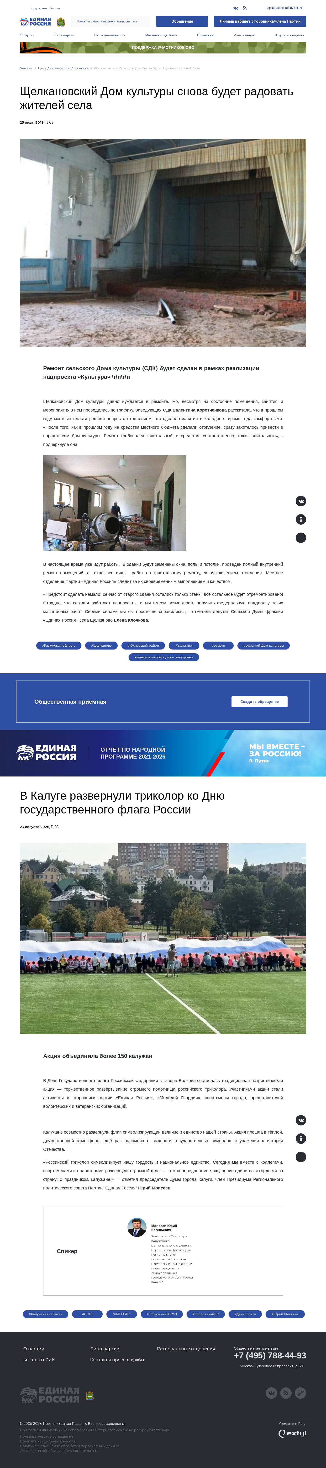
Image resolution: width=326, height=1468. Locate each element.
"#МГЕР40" (122, 1314)
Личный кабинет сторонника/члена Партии (260, 21)
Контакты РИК (39, 1359)
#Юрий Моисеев (285, 1314)
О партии (27, 35)
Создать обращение (259, 701)
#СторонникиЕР (206, 1314)
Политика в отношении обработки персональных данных (69, 1446)
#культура (184, 645)
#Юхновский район (143, 645)
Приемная (205, 35)
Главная (26, 68)
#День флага (245, 1314)
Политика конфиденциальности (47, 1441)
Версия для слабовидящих (284, 8)
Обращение (182, 21)
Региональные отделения (186, 1349)
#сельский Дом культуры (263, 645)
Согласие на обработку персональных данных (59, 1451)
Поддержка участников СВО (163, 48)
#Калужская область (59, 645)
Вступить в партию (289, 35)
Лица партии (64, 35)
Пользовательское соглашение (47, 1437)
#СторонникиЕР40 (162, 1314)
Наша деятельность (109, 35)
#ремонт (218, 645)
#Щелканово (101, 645)
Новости (82, 68)
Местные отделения (161, 35)
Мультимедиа (244, 35)
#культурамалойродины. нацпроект (164, 657)
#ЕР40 (87, 1314)
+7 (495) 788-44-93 (270, 1355)
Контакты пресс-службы (117, 1359)
